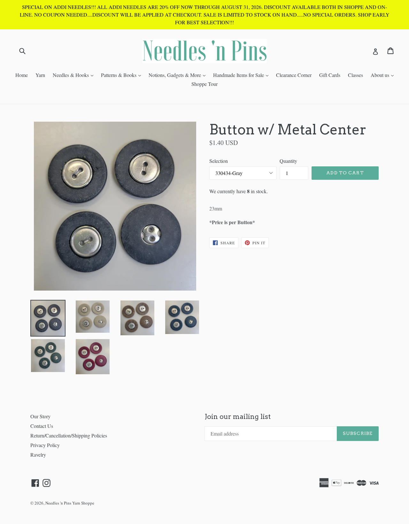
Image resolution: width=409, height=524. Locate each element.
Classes (355, 75)
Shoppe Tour (204, 83)
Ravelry (38, 454)
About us (384, 74)
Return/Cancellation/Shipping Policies (68, 435)
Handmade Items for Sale (242, 74)
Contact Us (41, 425)
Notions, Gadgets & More (179, 74)
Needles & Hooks (74, 74)
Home (21, 75)
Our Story (40, 416)
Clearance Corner (294, 75)
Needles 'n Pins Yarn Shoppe (69, 503)
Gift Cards (329, 75)
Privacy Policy (45, 445)
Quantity (288, 160)
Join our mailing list (237, 417)
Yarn (40, 75)
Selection (218, 160)
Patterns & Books (122, 74)
